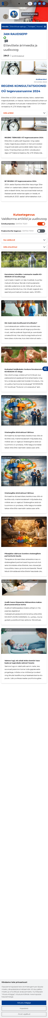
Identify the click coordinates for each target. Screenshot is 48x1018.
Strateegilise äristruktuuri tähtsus (19, 432)
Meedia (5, 26)
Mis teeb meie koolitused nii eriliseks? (21, 323)
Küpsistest (24, 1008)
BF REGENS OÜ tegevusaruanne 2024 (21, 181)
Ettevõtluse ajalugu (18, 26)
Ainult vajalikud (24, 1014)
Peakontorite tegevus (17, 231)
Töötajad (31, 26)
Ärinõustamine (14, 224)
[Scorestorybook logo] (3, 3)
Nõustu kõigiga (24, 1003)
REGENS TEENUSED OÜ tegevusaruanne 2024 (24, 138)
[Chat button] (35, 3)
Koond (39, 26)
